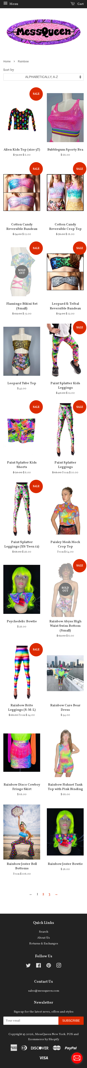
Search (43, 932)
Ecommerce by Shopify (43, 1039)
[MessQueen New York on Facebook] (38, 966)
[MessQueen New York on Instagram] (58, 966)
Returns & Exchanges (43, 943)
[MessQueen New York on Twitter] (28, 966)
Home (7, 61)
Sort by (8, 70)
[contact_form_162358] (77, 1058)
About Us (43, 938)
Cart (80, 4)
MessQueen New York (50, 1034)
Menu (13, 4)
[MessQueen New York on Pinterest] (48, 966)
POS (70, 1034)
